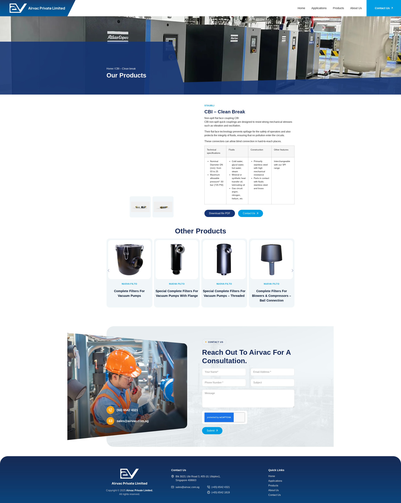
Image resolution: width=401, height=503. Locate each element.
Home (301, 8)
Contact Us (274, 495)
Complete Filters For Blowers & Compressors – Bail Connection (271, 295)
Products (338, 8)
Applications (319, 8)
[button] (108, 271)
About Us (356, 8)
